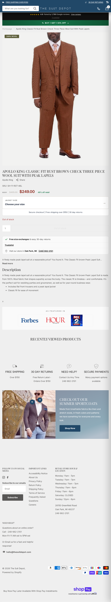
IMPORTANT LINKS (38, 468)
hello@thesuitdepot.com (18, 552)
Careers (32, 504)
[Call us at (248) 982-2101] (100, 8)
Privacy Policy (35, 481)
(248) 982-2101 (46, 251)
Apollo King (7, 180)
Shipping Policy (36, 489)
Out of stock (60, 228)
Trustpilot (55, 18)
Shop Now (70, 428)
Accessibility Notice (38, 473)
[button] (55, 203)
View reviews (76, 14)
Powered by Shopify (12, 572)
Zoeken (35, 8)
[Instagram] (3, 477)
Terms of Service (37, 493)
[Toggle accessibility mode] (107, 2)
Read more (7, 263)
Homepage (7, 29)
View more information (40, 400)
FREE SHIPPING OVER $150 (17, 2)
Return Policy (35, 485)
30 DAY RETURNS (95, 2)
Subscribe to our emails (14, 483)
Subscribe (13, 497)
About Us (33, 477)
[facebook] (7, 477)
